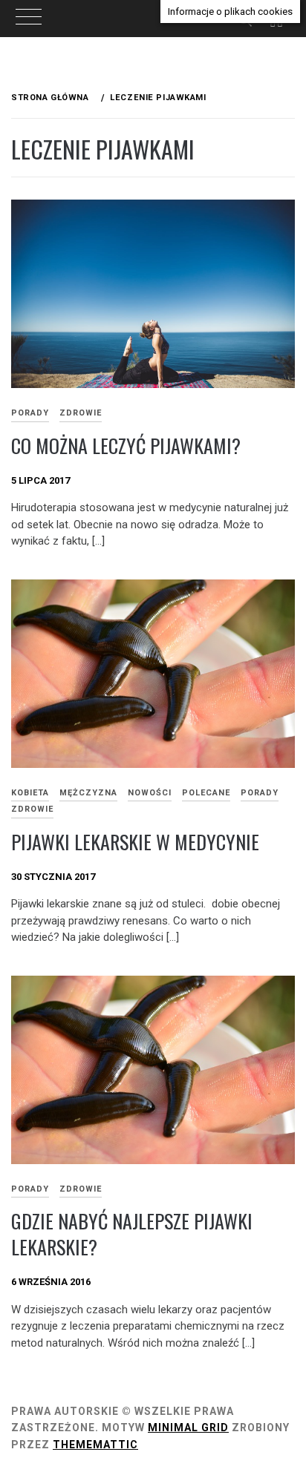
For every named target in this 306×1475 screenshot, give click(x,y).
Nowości (150, 793)
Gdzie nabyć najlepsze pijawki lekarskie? (132, 1233)
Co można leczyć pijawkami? (126, 445)
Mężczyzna (88, 793)
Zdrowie (80, 413)
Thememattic (95, 1445)
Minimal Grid (188, 1427)
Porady (260, 793)
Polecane (206, 793)
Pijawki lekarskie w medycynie (135, 841)
